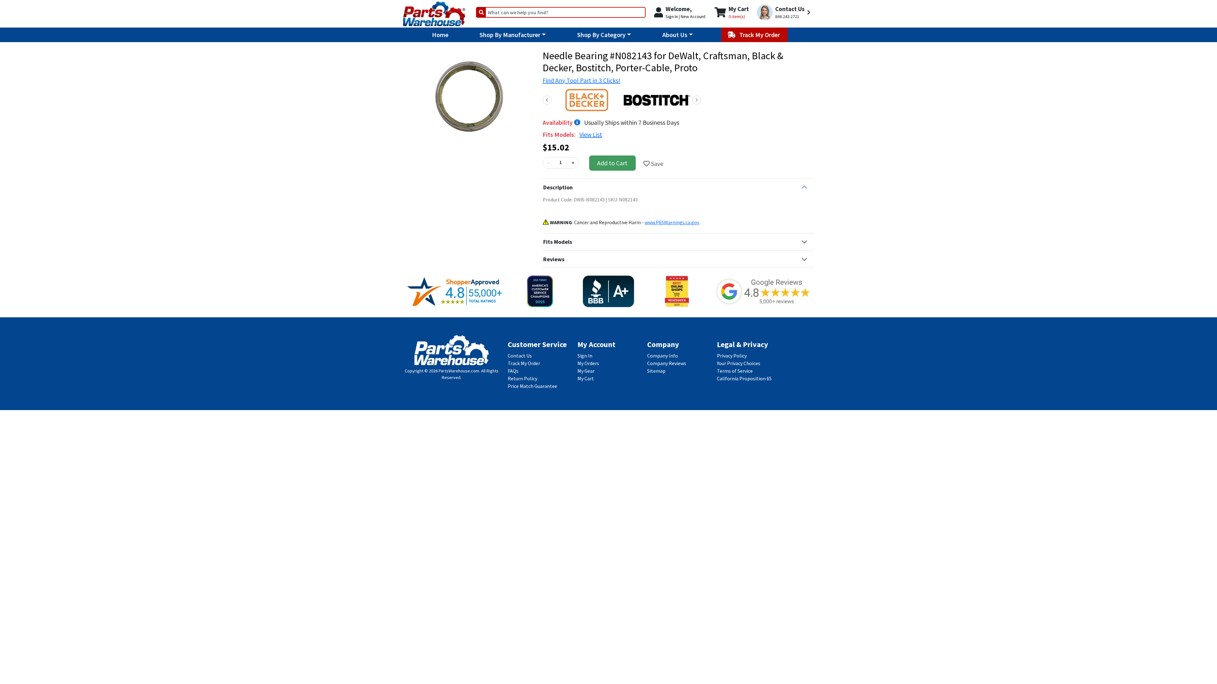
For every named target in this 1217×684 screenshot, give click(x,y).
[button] (784, 12)
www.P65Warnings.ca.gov (672, 222)
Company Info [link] (662, 355)
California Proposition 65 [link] (744, 378)
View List (590, 134)
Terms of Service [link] (735, 371)
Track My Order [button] (760, 35)
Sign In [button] (672, 16)
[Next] (696, 100)
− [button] (548, 163)
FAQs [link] (513, 371)
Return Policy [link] (522, 378)
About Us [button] (674, 35)
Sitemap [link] (656, 371)
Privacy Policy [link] (732, 355)
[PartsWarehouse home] (434, 12)
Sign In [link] (584, 355)
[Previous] (547, 100)
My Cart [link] (585, 378)
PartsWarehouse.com (459, 371)
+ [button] (572, 163)
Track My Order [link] (524, 363)
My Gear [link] (586, 371)
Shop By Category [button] (601, 35)
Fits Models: (560, 134)
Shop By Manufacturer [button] (510, 35)
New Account (693, 16)
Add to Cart (612, 163)
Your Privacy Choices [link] (738, 363)
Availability (558, 122)
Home (440, 35)
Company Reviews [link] (666, 363)
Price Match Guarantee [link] (532, 386)
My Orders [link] (588, 363)
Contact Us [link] (520, 355)
